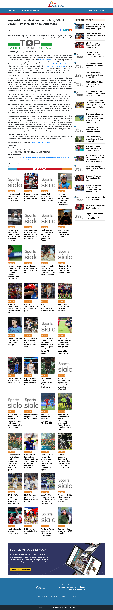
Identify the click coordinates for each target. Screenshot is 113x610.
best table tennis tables (46, 60)
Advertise (65, 596)
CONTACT (36, 11)
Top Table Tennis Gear (61, 64)
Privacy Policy (55, 596)
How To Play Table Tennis (55, 66)
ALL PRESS (28, 11)
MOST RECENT (18, 11)
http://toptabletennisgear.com (41, 142)
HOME (9, 11)
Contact (74, 596)
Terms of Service (41, 596)
